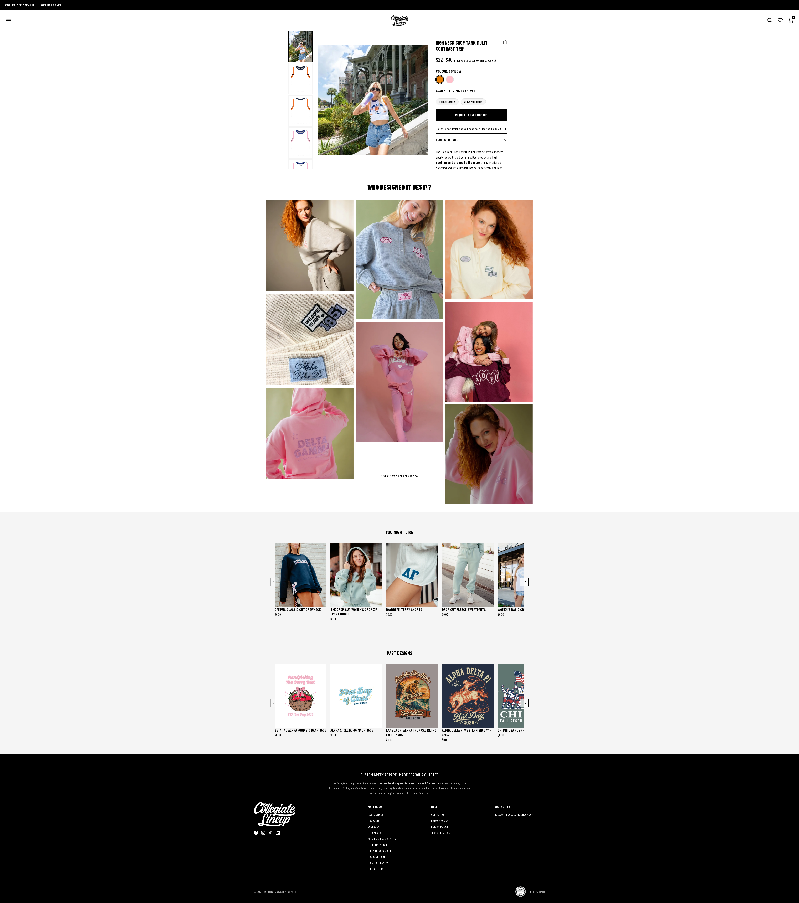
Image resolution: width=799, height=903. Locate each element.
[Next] (524, 582)
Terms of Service (441, 832)
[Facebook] (256, 833)
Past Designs (376, 814)
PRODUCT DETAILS (447, 140)
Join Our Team (376, 863)
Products (374, 820)
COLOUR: (448, 71)
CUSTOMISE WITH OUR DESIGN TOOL (399, 476)
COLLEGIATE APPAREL (20, 5)
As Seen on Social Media (382, 838)
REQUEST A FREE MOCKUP (471, 115)
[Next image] (420, 100)
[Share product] (505, 42)
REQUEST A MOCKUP (307, 245)
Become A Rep (376, 832)
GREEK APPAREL (52, 5)
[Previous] (274, 582)
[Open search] (770, 20)
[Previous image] (325, 100)
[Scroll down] (301, 164)
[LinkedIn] (278, 833)
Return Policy (439, 826)
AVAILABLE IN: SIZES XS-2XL (455, 91)
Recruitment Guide (379, 844)
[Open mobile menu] (8, 20)
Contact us (437, 814)
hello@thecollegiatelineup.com (513, 814)
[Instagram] (263, 833)
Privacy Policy (439, 820)
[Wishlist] (780, 20)
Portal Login (375, 869)
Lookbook (373, 826)
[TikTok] (270, 833)
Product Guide (376, 856)
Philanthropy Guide (379, 850)
